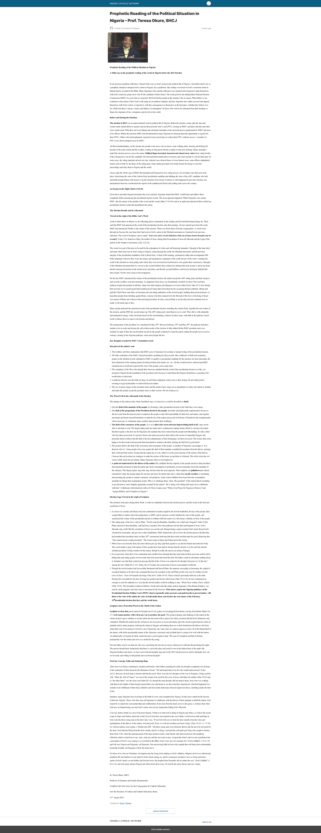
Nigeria (128, 803)
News (122, 803)
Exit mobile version (160, 829)
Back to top (207, 822)
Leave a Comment (160, 811)
